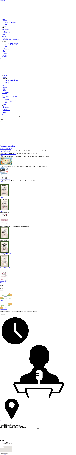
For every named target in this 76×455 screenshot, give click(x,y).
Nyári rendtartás (5, 53)
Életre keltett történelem (6, 55)
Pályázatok (4, 26)
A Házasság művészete (6, 29)
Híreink (4, 19)
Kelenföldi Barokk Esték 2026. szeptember (5, 196)
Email (1, 288)
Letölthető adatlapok (4, 56)
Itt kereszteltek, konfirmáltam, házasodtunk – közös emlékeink (8, 146)
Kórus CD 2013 (7, 46)
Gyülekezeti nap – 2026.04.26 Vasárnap (5, 179)
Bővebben (1, 420)
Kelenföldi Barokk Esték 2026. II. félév (5, 267)
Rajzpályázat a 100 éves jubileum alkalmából (5, 149)
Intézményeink (5, 20)
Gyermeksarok (5, 31)
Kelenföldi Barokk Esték (6, 28)
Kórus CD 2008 (7, 25)
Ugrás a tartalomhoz (2, 0)
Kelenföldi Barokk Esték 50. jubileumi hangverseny (11, 23)
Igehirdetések (4, 34)
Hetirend (4, 51)
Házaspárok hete (5, 50)
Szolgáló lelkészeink (5, 38)
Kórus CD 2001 (7, 24)
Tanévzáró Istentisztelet (3, 281)
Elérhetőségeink (4, 36)
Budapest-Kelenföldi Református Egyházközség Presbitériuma (11, 18)
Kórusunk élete (7, 21)
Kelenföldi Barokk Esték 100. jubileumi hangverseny (11, 43)
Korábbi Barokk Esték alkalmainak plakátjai (10, 22)
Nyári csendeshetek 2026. (6, 32)
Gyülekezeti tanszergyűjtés (3, 309)
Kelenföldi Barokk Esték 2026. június (4, 239)
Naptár (4, 48)
